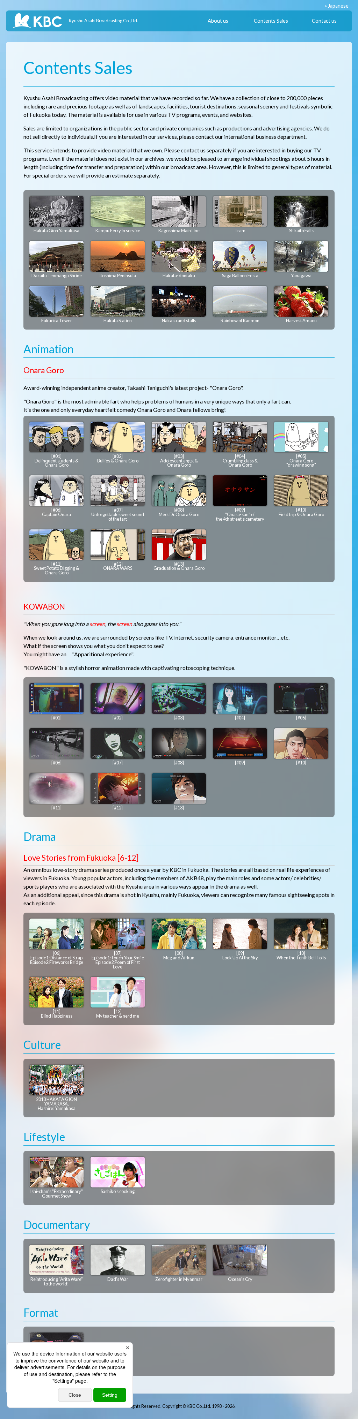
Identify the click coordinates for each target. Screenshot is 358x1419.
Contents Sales (271, 21)
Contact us (324, 21)
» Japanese (337, 6)
